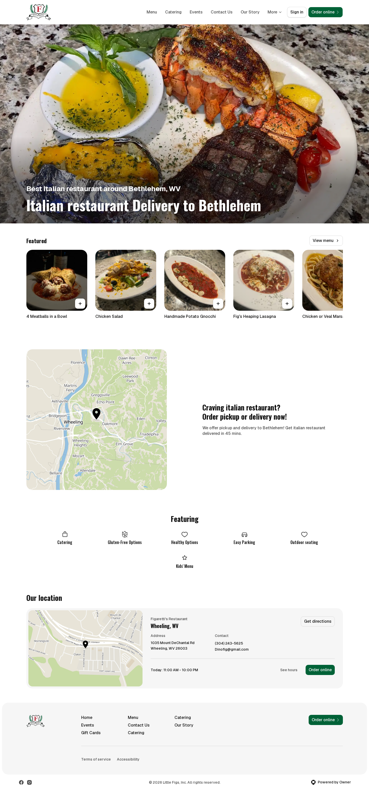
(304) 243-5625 (229, 643)
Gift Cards (91, 732)
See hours (288, 670)
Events (196, 12)
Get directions (317, 621)
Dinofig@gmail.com (232, 649)
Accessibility (128, 759)
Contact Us (222, 12)
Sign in (296, 12)
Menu (152, 12)
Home (86, 717)
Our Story (250, 12)
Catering (173, 12)
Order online (320, 669)
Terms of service (96, 759)
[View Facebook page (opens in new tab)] (21, 782)
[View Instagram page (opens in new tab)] (29, 782)
